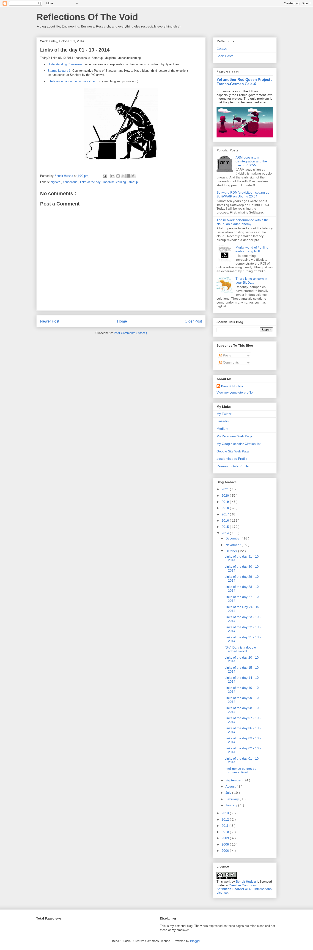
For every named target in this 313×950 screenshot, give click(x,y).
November (233, 545)
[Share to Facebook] (128, 176)
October (231, 551)
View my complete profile (235, 392)
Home (122, 321)
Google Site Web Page (233, 451)
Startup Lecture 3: (59, 70)
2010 (226, 832)
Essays (222, 48)
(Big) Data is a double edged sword (240, 649)
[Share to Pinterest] (134, 176)
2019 (226, 502)
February (232, 799)
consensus (70, 182)
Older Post (193, 321)
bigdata (56, 182)
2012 (226, 819)
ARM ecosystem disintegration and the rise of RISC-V (251, 161)
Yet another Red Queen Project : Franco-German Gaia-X (244, 81)
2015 (226, 526)
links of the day (91, 182)
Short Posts (225, 56)
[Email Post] (104, 176)
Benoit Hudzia (232, 386)
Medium (222, 428)
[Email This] (112, 176)
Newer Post (49, 321)
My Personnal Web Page (235, 436)
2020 (226, 495)
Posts (226, 355)
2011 (225, 825)
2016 (226, 520)
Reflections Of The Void (87, 17)
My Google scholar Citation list (239, 444)
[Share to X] (123, 176)
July (228, 792)
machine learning (115, 182)
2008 (226, 844)
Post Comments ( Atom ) (130, 333)
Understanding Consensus (65, 64)
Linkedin (223, 421)
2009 (226, 838)
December (233, 538)
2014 (226, 533)
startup (133, 182)
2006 (226, 850)
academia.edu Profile (232, 458)
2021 (226, 489)
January (231, 805)
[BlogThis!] (118, 176)
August (230, 786)
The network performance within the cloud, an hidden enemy (243, 222)
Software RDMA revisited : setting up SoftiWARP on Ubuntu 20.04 (243, 194)
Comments (230, 362)
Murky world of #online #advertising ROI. (252, 249)
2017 (226, 514)
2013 (226, 813)
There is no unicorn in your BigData (251, 280)
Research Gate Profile (233, 466)
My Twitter (224, 414)
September (233, 780)
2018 (226, 508)
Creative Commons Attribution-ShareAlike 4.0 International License (244, 888)
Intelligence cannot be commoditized (72, 81)
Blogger (195, 941)
